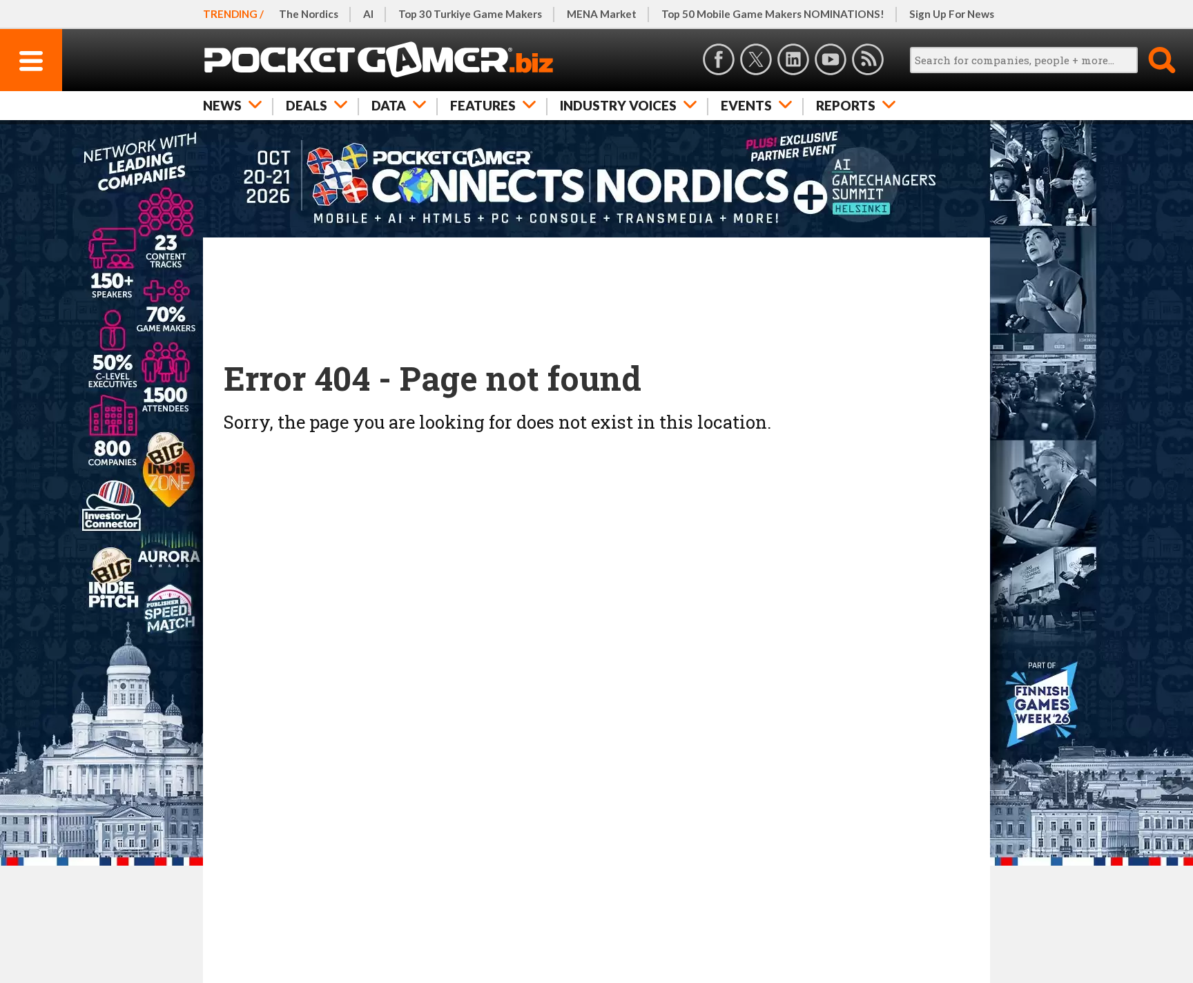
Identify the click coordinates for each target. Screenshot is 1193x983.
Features (483, 105)
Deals (306, 105)
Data (388, 105)
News (222, 105)
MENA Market (602, 14)
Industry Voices (618, 105)
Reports (845, 105)
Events (746, 105)
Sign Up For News (951, 14)
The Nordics (308, 14)
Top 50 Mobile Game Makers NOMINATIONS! (772, 14)
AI (368, 14)
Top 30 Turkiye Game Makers (470, 14)
